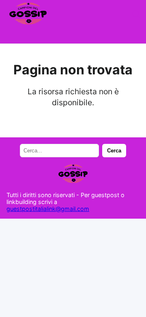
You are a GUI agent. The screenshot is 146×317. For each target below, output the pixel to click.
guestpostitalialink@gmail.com (47, 208)
